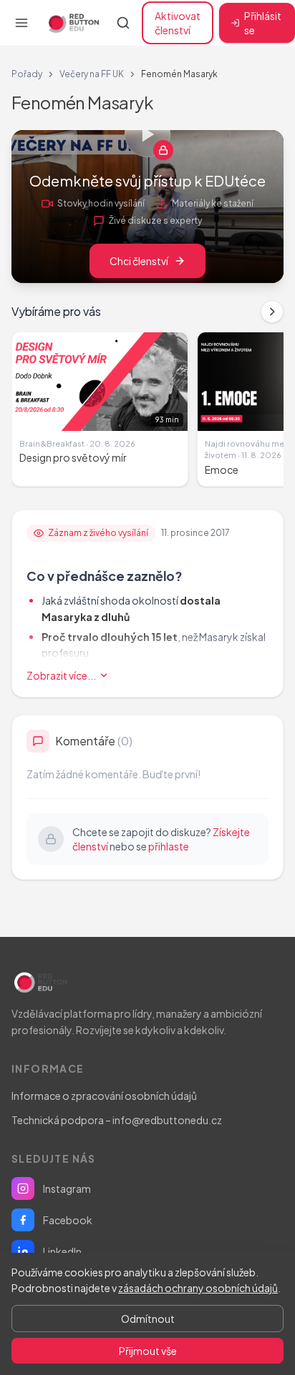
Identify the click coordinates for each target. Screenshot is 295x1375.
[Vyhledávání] (123, 23)
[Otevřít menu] (21, 23)
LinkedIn (62, 1251)
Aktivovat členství (177, 22)
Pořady (26, 74)
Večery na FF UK (91, 74)
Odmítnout (148, 1318)
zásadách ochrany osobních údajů (198, 1287)
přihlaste (168, 846)
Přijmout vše (148, 1350)
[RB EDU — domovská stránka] (72, 22)
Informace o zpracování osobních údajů (104, 1095)
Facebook (67, 1219)
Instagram (67, 1188)
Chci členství (139, 260)
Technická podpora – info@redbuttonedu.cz (116, 1119)
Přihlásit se (262, 22)
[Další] (272, 311)
